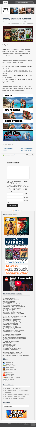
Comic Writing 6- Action (10, 326)
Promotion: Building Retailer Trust (12, 352)
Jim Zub (12, 22)
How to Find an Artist (9, 298)
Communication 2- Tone (10, 329)
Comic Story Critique (9, 311)
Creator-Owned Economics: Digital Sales (14, 338)
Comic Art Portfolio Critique (11, 300)
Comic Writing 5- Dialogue (10, 324)
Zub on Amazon (9, 362)
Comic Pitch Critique (9, 302)
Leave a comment (27, 23)
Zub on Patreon (9, 373)
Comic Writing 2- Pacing (10, 320)
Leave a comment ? (9, 155)
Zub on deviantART (10, 366)
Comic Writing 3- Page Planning (12, 322)
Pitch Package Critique (9, 344)
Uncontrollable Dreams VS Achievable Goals (16, 355)
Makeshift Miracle (9, 379)
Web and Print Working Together (12, 354)
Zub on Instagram (9, 371)
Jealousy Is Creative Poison (11, 341)
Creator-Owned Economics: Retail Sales (14, 337)
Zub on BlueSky (9, 364)
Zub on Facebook (9, 367)
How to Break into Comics (10, 297)
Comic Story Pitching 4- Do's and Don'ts (14, 316)
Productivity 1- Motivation (10, 347)
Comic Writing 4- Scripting (10, 323)
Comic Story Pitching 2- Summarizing (13, 313)
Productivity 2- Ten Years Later (12, 348)
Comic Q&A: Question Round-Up (12, 304)
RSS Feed (17, 211)
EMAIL (26, 197)
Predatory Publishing (9, 345)
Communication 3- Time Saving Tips (13, 330)
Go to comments (14, 23)
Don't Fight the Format (9, 340)
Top (33, 424)
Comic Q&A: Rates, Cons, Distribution (14, 306)
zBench (26, 424)
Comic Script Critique (9, 309)
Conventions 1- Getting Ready (11, 333)
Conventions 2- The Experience (12, 334)
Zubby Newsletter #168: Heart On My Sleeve (17, 396)
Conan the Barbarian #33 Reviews (14, 398)
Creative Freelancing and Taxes (12, 336)
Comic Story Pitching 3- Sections (12, 315)
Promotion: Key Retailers (10, 349)
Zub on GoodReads (10, 369)
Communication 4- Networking (11, 331)
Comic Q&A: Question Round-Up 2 (13, 305)
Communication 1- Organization (12, 327)
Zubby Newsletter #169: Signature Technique (17, 394)
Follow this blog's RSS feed (12, 377)
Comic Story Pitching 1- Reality (12, 312)
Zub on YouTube (9, 376)
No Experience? (7, 342)
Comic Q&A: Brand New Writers (12, 308)
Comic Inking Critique (9, 301)
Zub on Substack (9, 374)
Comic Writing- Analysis (10, 318)
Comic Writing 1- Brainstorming (12, 319)
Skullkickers (7, 144)
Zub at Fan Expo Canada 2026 (13, 388)
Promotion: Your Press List (10, 351)
